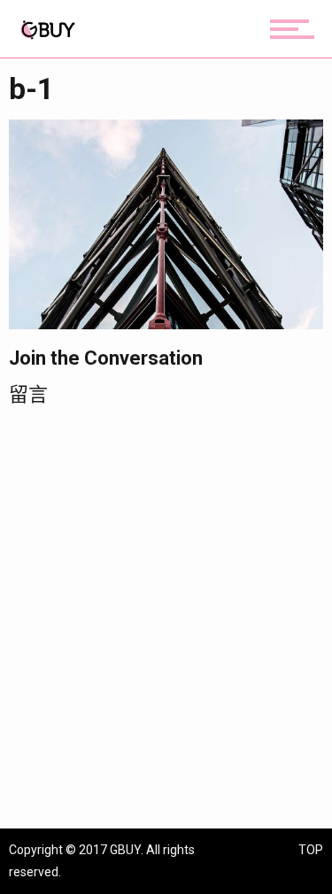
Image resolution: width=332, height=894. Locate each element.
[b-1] (166, 223)
